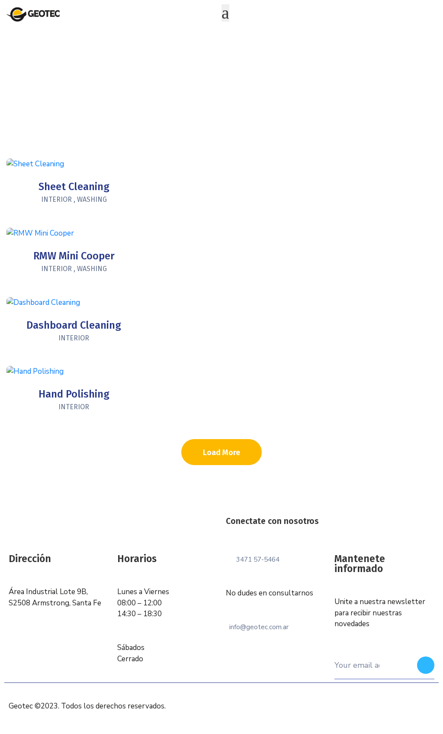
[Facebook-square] (323, 533)
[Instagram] (342, 533)
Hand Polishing (74, 394)
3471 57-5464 (257, 559)
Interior (56, 199)
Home (202, 108)
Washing (92, 199)
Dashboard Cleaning (73, 325)
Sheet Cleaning (74, 187)
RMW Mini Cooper (74, 256)
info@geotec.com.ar (259, 627)
